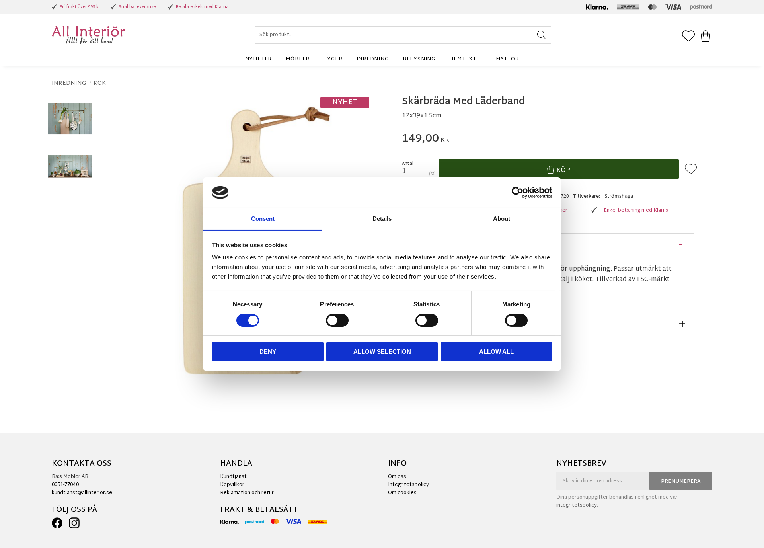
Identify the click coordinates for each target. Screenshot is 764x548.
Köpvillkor (232, 484)
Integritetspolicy (408, 484)
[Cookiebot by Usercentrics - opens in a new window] (517, 193)
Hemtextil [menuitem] (465, 59)
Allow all (496, 351)
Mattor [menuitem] (507, 59)
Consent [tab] (263, 218)
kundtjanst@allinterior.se (82, 493)
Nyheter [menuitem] (258, 59)
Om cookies (402, 493)
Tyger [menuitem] (333, 59)
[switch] (337, 320)
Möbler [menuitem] (298, 59)
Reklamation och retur (247, 493)
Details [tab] (382, 218)
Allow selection (382, 351)
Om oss (397, 477)
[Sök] (541, 35)
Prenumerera (681, 481)
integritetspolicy (576, 505)
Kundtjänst (233, 477)
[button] (688, 36)
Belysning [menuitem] (419, 59)
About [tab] (501, 218)
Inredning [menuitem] (373, 59)
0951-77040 (65, 484)
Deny (267, 351)
